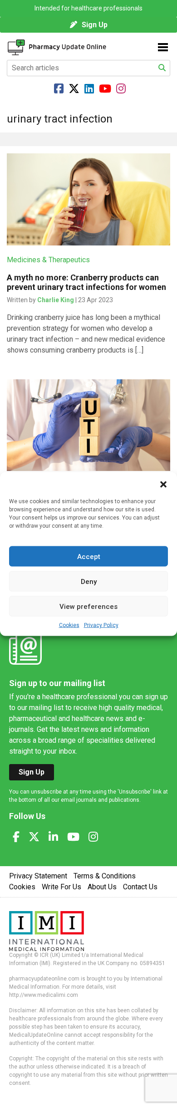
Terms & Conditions (105, 876)
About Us (102, 886)
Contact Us (140, 886)
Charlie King (55, 300)
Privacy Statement (38, 876)
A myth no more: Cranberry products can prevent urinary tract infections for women (86, 282)
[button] (163, 483)
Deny (89, 581)
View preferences (88, 606)
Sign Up (95, 24)
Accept (88, 556)
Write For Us (61, 886)
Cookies (69, 625)
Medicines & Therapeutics (48, 259)
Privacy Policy (101, 625)
